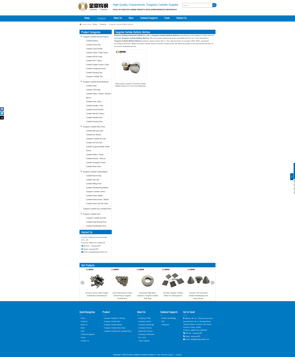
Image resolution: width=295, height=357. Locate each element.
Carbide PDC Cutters (94, 61)
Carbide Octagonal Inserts (96, 68)
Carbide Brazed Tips (93, 176)
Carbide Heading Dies (94, 117)
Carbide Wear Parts (93, 166)
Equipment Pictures (145, 331)
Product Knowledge (168, 318)
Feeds (83, 337)
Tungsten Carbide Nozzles (96, 139)
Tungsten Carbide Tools (91, 214)
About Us (84, 324)
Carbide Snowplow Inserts (96, 162)
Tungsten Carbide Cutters (95, 191)
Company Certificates (146, 334)
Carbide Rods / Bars (93, 102)
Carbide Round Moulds (94, 109)
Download (165, 324)
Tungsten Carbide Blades (113, 325)
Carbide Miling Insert (94, 184)
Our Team (142, 337)
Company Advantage (146, 324)
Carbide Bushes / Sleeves (96, 158)
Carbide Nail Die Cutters (95, 114)
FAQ (163, 321)
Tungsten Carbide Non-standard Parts (97, 209)
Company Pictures (145, 328)
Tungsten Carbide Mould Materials (96, 82)
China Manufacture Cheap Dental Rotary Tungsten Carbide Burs (100, 295)
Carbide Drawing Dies (94, 121)
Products (84, 321)
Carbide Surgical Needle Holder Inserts (98, 149)
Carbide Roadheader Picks (96, 226)
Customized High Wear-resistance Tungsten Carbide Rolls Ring (125, 295)
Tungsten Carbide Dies (112, 321)
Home (83, 318)
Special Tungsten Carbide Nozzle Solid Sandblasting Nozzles (201, 272)
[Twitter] (2, 117)
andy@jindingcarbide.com (97, 252)
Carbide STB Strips (93, 90)
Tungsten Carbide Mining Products (96, 37)
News (83, 328)
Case (82, 331)
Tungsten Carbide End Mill (96, 218)
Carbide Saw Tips (92, 180)
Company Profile (144, 318)
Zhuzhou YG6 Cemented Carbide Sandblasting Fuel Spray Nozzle (176, 295)
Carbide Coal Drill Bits (94, 49)
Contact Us (85, 341)
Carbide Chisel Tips (93, 45)
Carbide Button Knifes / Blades (97, 199)
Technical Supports (88, 334)
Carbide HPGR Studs (94, 57)
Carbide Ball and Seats (94, 131)
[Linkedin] (2, 113)
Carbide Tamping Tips (94, 72)
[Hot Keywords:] (214, 5)
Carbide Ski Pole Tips (94, 143)
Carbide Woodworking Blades (97, 188)
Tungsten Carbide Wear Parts (94, 127)
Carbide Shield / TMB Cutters (97, 53)
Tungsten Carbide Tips (94, 76)
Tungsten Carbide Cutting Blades (95, 172)
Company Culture (144, 321)
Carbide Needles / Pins (94, 106)
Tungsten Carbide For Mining (114, 318)
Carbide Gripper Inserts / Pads (97, 65)
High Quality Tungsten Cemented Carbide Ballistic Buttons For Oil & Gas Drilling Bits (130, 85)
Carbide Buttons (92, 41)
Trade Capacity (143, 341)
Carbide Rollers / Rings (94, 155)
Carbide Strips (91, 86)
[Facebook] (2, 109)
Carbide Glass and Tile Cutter (97, 203)
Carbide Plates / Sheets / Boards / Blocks (99, 96)
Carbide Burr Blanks (93, 135)
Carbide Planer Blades (94, 196)
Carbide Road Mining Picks (96, 222)
